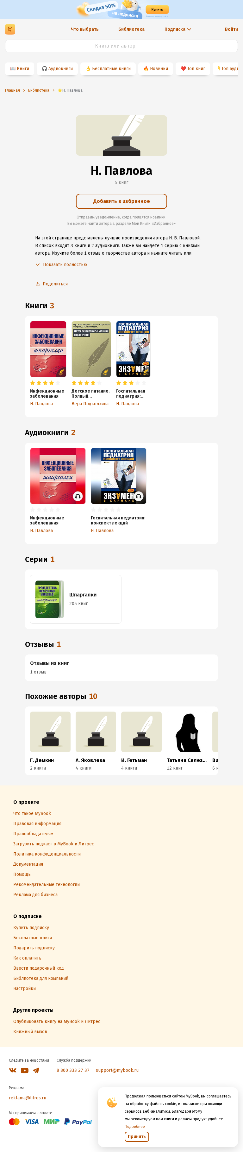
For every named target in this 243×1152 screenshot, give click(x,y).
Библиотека (131, 29)
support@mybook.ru (117, 1070)
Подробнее (135, 1126)
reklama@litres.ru (27, 1098)
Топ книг (196, 68)
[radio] (32, 383)
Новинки (159, 68)
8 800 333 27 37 (73, 1070)
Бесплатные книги (111, 68)
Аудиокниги (60, 68)
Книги (23, 68)
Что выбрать (85, 29)
